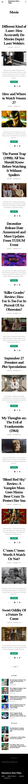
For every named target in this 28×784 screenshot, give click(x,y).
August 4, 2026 (13, 684)
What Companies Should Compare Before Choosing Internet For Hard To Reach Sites (18, 714)
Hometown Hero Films (11, 773)
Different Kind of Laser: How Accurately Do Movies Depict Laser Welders (14, 34)
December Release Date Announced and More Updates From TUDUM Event (14, 234)
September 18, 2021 (17, 434)
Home (3, 776)
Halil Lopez (10, 47)
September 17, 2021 (17, 504)
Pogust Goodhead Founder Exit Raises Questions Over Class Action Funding (17, 706)
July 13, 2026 (12, 701)
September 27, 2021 (17, 248)
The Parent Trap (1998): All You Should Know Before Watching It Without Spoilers (14, 164)
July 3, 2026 (12, 717)
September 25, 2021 (17, 313)
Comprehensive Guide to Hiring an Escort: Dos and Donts (17, 737)
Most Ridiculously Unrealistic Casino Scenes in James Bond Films (17, 729)
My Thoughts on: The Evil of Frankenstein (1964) (14, 424)
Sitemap (21, 776)
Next (15, 666)
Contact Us (7, 778)
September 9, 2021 (17, 622)
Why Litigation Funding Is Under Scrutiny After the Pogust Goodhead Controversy (18, 690)
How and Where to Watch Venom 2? (14, 98)
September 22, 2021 (17, 370)
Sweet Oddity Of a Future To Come (14, 614)
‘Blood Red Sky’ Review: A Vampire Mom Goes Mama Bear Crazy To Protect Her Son (14, 490)
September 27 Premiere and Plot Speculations (14, 362)
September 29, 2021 (17, 178)
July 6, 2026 (12, 709)
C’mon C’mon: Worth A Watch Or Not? (14, 554)
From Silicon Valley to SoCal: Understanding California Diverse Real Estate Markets (18, 746)
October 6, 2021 (17, 106)
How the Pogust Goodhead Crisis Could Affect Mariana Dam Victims (18, 681)
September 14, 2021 (17, 562)
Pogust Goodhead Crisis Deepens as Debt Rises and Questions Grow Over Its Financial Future (18, 698)
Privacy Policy (12, 776)
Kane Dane (10, 106)
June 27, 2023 (17, 47)
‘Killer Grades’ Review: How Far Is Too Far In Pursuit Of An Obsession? (14, 300)
